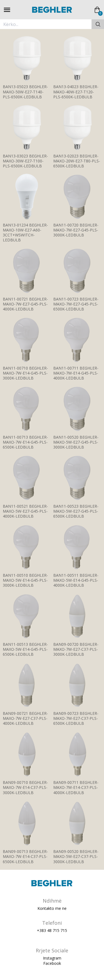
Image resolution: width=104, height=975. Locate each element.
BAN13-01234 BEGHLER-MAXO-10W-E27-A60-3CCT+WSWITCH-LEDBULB (25, 233)
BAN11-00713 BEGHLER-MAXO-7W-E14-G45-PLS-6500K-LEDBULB (25, 442)
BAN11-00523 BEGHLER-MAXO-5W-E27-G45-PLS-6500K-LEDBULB (75, 511)
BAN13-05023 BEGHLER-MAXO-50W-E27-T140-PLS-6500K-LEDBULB (25, 91)
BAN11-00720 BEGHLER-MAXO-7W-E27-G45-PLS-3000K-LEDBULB (75, 230)
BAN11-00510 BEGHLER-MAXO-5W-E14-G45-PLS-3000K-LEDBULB (25, 580)
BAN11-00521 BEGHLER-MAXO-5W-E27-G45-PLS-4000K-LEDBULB (25, 511)
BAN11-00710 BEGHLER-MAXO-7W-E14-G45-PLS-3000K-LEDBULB (25, 373)
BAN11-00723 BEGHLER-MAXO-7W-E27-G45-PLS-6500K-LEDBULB (75, 304)
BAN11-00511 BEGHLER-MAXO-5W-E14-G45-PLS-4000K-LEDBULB (75, 580)
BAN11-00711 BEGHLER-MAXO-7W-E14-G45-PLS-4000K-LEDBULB (75, 373)
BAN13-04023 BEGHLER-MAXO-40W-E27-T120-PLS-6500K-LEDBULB (75, 91)
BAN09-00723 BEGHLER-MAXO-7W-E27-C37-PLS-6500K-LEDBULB (75, 718)
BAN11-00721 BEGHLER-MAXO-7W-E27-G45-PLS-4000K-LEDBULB (25, 304)
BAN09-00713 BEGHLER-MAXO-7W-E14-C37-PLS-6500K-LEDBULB (25, 856)
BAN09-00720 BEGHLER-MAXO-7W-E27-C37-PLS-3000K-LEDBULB (75, 649)
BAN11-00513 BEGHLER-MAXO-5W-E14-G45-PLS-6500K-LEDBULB (25, 649)
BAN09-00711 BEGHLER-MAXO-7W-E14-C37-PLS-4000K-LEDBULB (75, 787)
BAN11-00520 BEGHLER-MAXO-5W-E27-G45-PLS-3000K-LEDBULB (75, 442)
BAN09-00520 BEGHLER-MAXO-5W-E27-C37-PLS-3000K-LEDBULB (75, 856)
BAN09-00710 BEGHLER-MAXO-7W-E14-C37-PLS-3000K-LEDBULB (25, 787)
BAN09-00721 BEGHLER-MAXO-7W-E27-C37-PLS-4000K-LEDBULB (25, 718)
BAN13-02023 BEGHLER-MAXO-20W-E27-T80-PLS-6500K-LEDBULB (76, 161)
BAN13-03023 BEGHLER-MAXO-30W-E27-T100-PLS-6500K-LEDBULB (25, 161)
